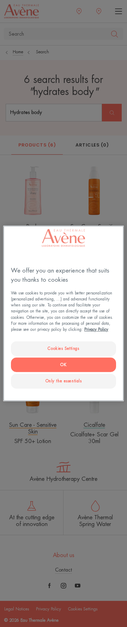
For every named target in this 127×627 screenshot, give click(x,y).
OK (63, 364)
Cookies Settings (63, 348)
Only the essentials (64, 381)
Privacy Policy (96, 329)
